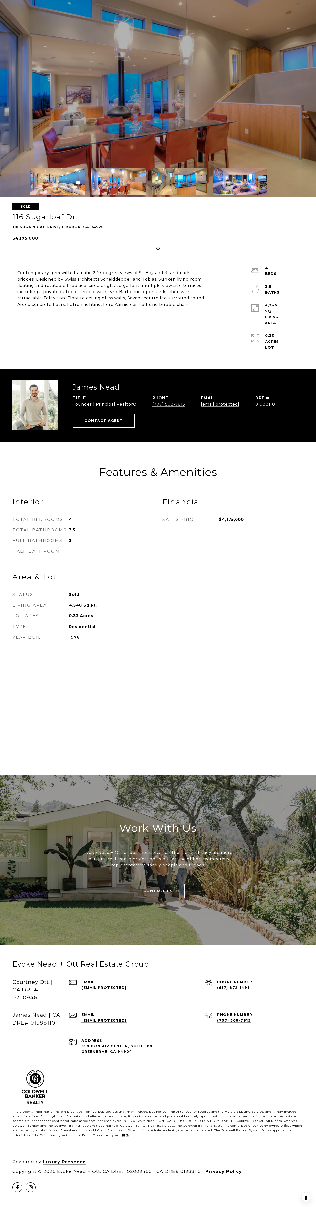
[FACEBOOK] (17, 1187)
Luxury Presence (64, 1162)
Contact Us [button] (158, 891)
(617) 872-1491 (233, 987)
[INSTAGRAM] (31, 1187)
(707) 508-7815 (168, 404)
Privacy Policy (223, 1171)
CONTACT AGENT (103, 420)
